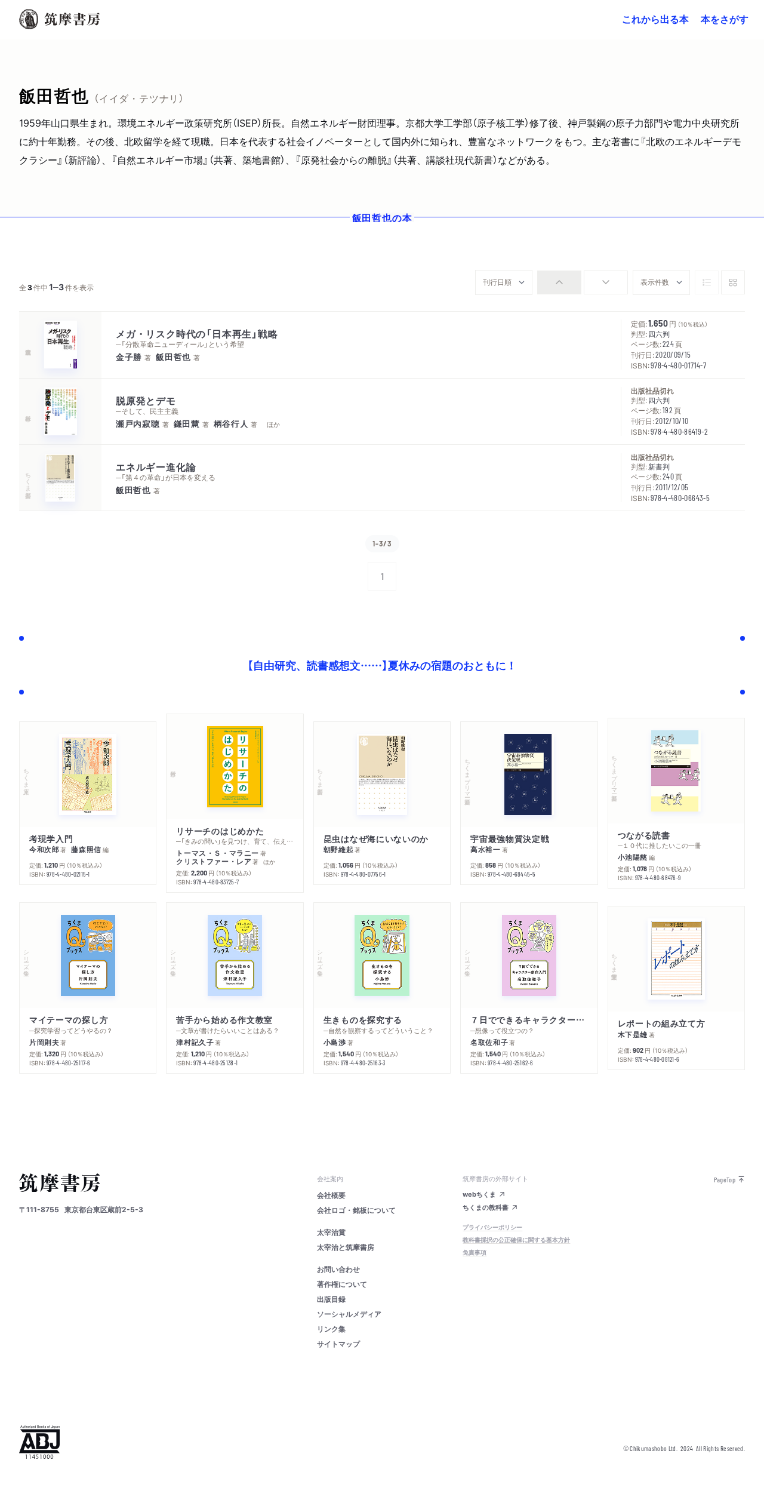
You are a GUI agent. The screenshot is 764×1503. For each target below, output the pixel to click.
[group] (582, 282)
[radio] (559, 282)
